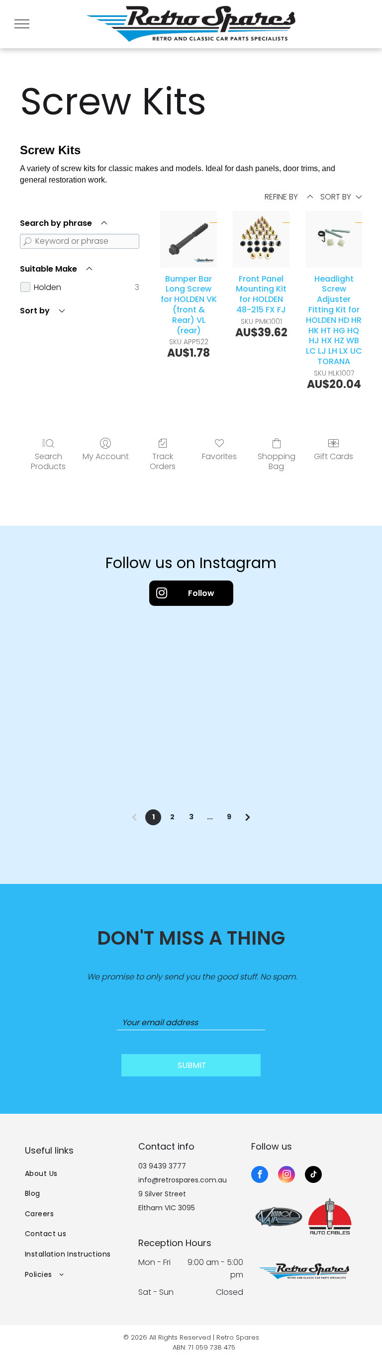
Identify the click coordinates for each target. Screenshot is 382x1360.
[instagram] (286, 1175)
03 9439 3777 (162, 1166)
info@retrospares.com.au (182, 1180)
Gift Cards (333, 456)
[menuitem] (78, 1174)
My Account (106, 456)
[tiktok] (313, 1175)
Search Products (48, 461)
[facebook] (259, 1175)
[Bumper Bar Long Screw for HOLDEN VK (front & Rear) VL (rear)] (188, 239)
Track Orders (163, 461)
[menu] (22, 24)
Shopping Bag (276, 461)
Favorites (219, 456)
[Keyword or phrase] (27, 241)
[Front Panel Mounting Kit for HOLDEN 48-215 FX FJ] (261, 239)
